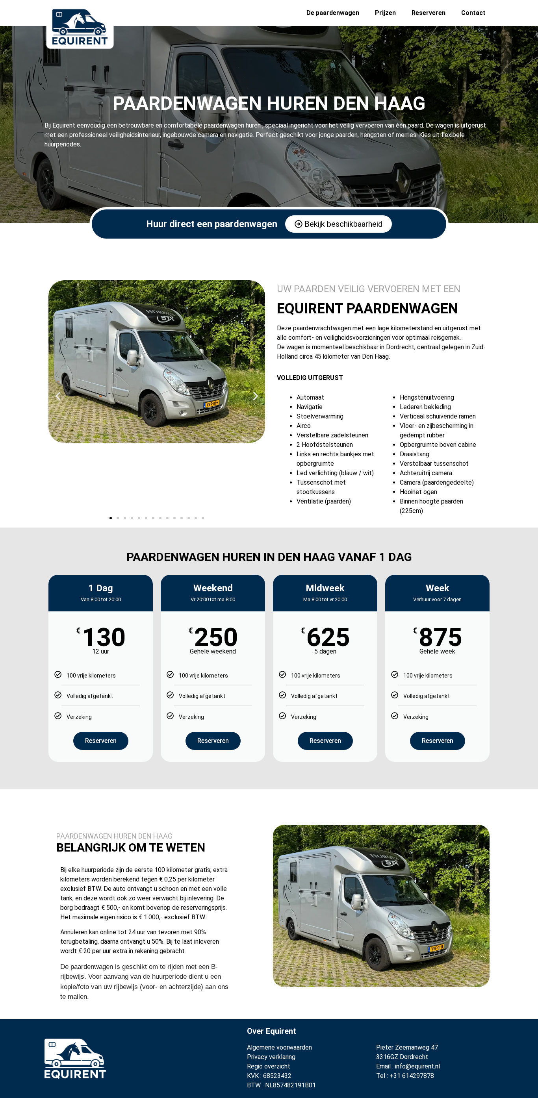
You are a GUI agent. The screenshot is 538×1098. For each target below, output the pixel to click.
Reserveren (428, 13)
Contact (473, 13)
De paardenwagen (332, 13)
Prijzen (385, 13)
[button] (57, 396)
